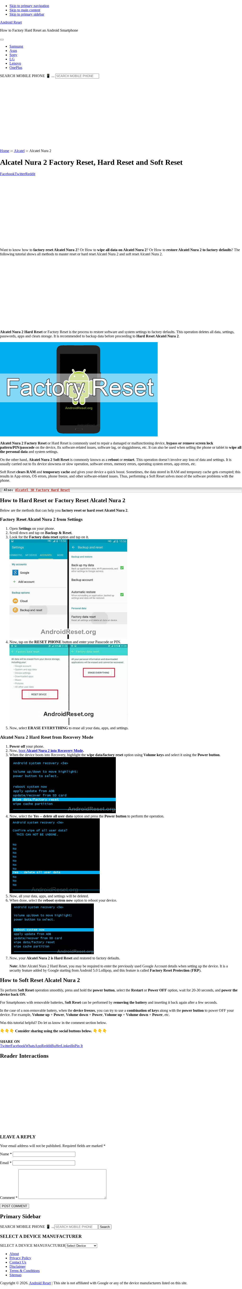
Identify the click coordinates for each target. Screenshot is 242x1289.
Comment (8, 1198)
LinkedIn (68, 1046)
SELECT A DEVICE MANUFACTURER (32, 1245)
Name (6, 1154)
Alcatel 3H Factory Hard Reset (42, 490)
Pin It (79, 1046)
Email (6, 1163)
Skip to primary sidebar (26, 14)
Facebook (18, 1046)
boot (51, 751)
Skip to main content (24, 10)
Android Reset (11, 22)
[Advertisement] (121, 114)
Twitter (5, 1046)
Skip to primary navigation (29, 6)
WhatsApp (33, 1046)
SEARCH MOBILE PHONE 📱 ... (27, 76)
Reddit (46, 1046)
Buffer (56, 1046)
